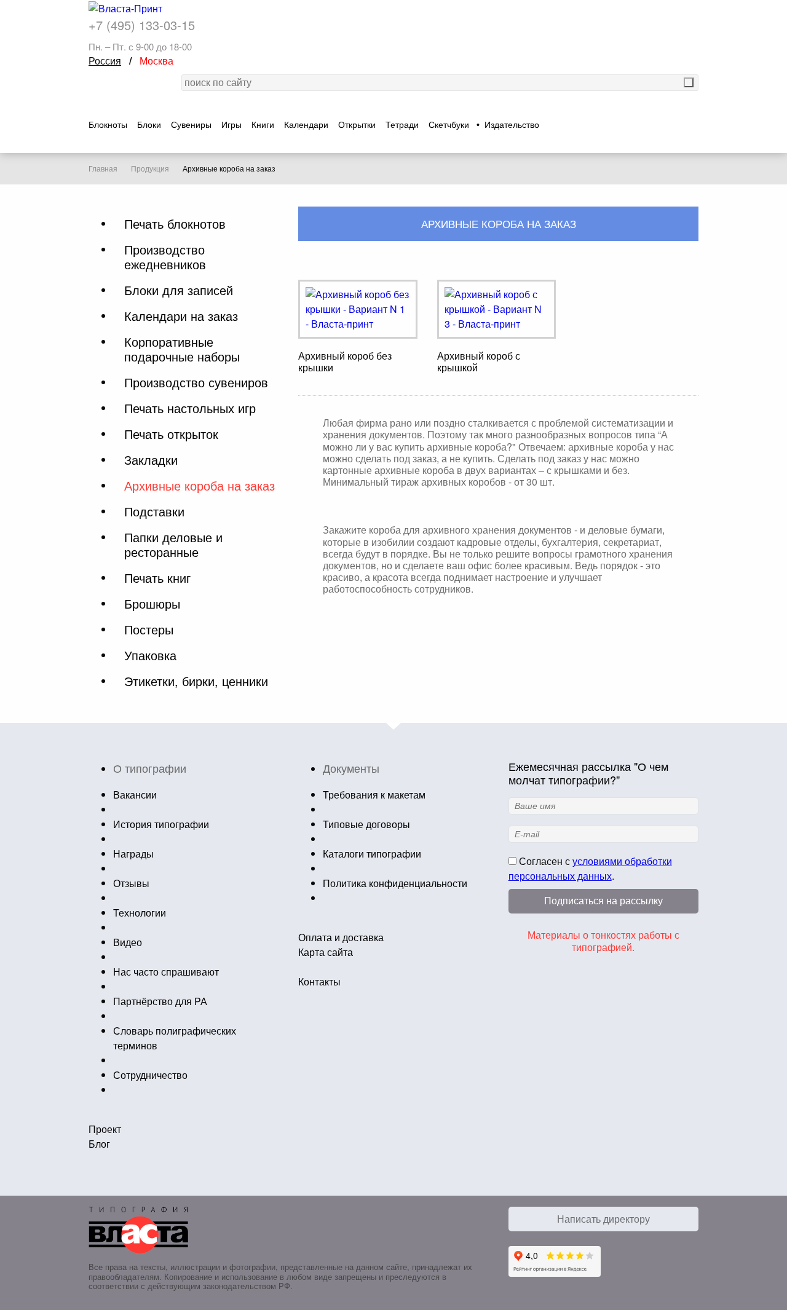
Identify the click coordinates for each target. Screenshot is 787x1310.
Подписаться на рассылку (603, 901)
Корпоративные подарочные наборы (182, 349)
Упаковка (150, 655)
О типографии (149, 768)
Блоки (149, 125)
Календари (306, 125)
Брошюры (152, 603)
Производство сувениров (196, 382)
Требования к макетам (374, 794)
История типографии (161, 824)
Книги (262, 125)
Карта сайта (325, 952)
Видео (127, 942)
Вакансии (135, 794)
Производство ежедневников (165, 257)
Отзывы (131, 883)
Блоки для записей (178, 290)
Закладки (151, 459)
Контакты (319, 981)
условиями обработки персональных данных (590, 868)
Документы (351, 768)
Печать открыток (171, 434)
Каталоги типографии (372, 853)
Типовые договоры (366, 824)
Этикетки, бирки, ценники (196, 681)
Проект (105, 1129)
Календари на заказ (181, 316)
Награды (133, 853)
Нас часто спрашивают (166, 972)
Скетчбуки (449, 125)
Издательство (511, 125)
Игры (231, 125)
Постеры (148, 629)
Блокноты (108, 125)
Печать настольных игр (190, 408)
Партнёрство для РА (160, 1001)
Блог (99, 1144)
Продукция (150, 168)
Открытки (357, 125)
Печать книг (157, 577)
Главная (103, 168)
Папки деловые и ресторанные (173, 544)
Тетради (402, 125)
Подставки (154, 511)
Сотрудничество (150, 1075)
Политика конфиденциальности (395, 883)
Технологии (139, 913)
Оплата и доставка (341, 937)
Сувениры (191, 125)
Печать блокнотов (175, 223)
